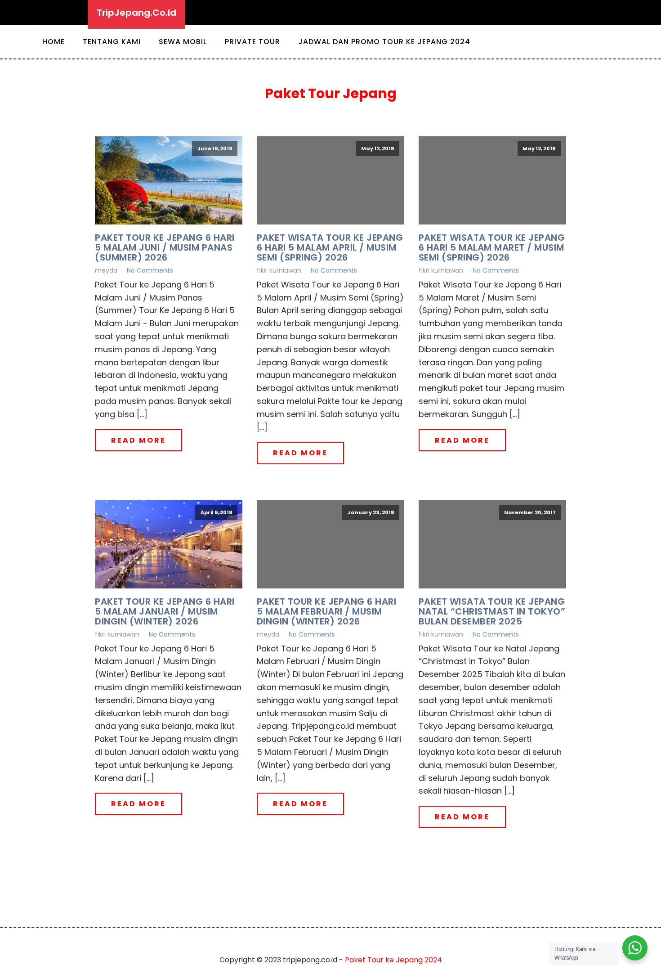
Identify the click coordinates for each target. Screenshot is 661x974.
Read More (138, 440)
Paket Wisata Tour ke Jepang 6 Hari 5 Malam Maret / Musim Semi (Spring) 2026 (492, 247)
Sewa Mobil (183, 41)
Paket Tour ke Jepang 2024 (393, 960)
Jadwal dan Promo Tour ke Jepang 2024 (384, 41)
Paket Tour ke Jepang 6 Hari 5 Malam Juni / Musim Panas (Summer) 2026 (165, 247)
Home (53, 41)
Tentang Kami (112, 41)
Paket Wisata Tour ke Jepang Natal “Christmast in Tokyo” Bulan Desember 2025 (492, 611)
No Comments (150, 270)
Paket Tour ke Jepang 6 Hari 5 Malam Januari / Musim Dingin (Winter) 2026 (165, 611)
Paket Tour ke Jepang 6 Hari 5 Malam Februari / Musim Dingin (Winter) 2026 (327, 611)
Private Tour (252, 41)
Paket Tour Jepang (331, 93)
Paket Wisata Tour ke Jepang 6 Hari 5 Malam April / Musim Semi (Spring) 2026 (330, 247)
